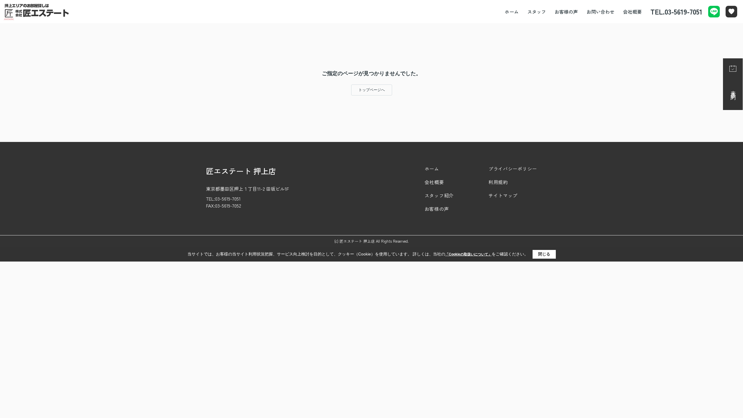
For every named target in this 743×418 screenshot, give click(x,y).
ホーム (512, 11)
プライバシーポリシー (512, 168)
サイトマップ (502, 195)
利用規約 (498, 182)
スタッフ (536, 11)
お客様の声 (566, 11)
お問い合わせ (600, 11)
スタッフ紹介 (439, 195)
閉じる (544, 254)
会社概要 (632, 11)
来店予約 (733, 89)
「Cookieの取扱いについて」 (468, 254)
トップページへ (371, 90)
